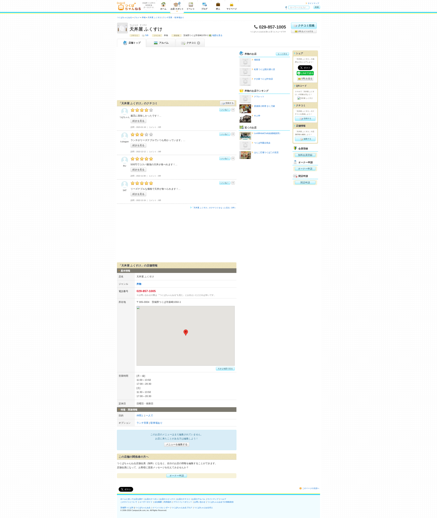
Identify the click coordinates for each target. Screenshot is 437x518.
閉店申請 (305, 182)
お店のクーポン (151, 499)
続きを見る (138, 120)
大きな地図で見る (225, 369)
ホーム (163, 9)
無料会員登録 (305, 155)
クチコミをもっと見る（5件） (214, 208)
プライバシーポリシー (182, 502)
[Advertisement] (176, 74)
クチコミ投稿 (306, 25)
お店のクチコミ (183, 499)
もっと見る (282, 54)
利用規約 (167, 502)
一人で (149, 415)
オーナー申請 (177, 475)
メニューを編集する (176, 444)
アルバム (163, 42)
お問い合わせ (199, 502)
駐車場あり (179, 17)
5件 (147, 35)
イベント (191, 9)
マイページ (232, 9)
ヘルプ (223, 499)
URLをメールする (305, 31)
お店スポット (177, 9)
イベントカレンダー (161, 508)
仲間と (140, 415)
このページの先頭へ (310, 488)
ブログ (204, 9)
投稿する (229, 103)
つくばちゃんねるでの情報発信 (220, 502)
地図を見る (217, 35)
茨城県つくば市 (126, 508)
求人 (218, 9)
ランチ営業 (167, 17)
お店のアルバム (198, 499)
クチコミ (192, 42)
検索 (317, 7)
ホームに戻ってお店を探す (131, 499)
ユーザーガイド (145, 502)
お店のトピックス (167, 499)
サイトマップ (313, 3)
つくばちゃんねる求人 (203, 508)
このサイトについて (128, 502)
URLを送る (306, 78)
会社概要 (158, 502)
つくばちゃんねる (143, 508)
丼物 (139, 283)
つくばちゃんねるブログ (181, 508)
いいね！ (225, 110)
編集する (307, 139)
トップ (134, 42)
